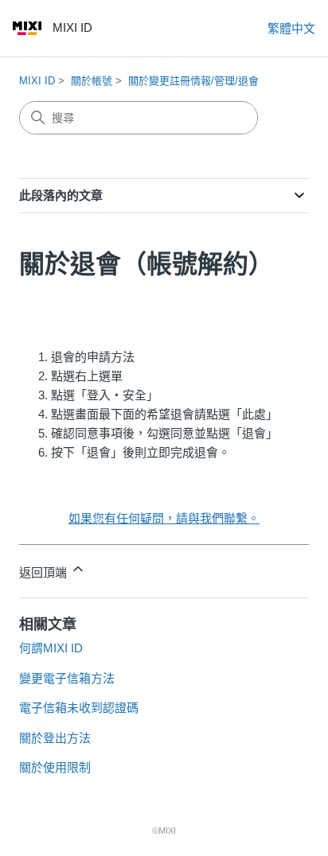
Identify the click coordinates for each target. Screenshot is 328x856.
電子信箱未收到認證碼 (79, 707)
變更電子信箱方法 (67, 678)
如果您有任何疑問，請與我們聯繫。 (164, 518)
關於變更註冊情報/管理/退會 (193, 81)
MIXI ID (37, 81)
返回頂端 (44, 572)
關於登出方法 (55, 738)
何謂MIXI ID (51, 648)
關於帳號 (91, 81)
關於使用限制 (55, 767)
